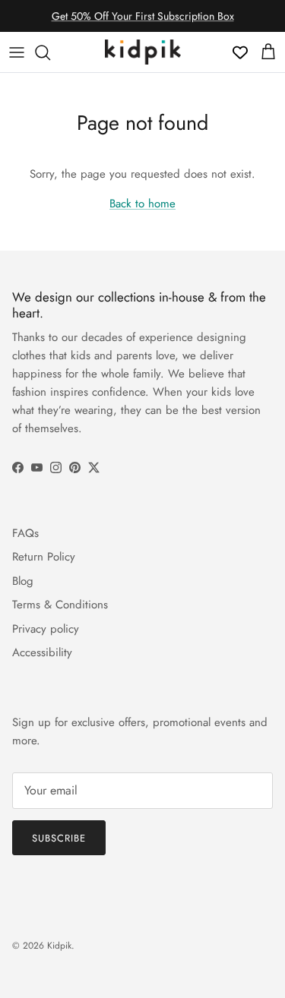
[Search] (50, 52)
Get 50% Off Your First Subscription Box (143, 16)
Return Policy (43, 556)
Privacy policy (45, 629)
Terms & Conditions (60, 604)
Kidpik (59, 945)
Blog (22, 581)
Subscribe (59, 838)
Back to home (142, 203)
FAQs (25, 533)
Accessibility (42, 652)
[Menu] (16, 52)
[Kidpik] (143, 52)
